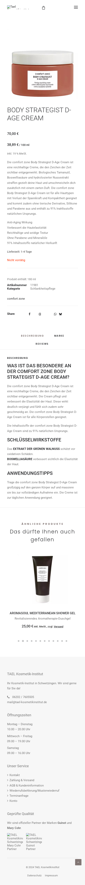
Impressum (51, 875)
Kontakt (14, 775)
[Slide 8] (49, 641)
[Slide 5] (36, 641)
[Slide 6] (40, 641)
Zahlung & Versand (21, 780)
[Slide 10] (58, 641)
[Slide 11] (62, 641)
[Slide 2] (23, 641)
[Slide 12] (66, 641)
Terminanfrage (18, 796)
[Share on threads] (39, 314)
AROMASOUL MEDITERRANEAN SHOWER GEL (43, 613)
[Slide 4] (31, 641)
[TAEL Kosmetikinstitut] (18, 7)
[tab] (59, 337)
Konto (13, 801)
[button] (76, 7)
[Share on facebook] (29, 314)
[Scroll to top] (78, 862)
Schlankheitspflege (42, 288)
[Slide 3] (27, 641)
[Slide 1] (18, 641)
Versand (58, 626)
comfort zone (16, 298)
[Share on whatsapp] (55, 314)
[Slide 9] (53, 641)
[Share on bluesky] (60, 314)
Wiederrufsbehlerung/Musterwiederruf (34, 790)
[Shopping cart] (61, 7)
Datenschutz (34, 875)
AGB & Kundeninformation (26, 785)
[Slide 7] (44, 641)
